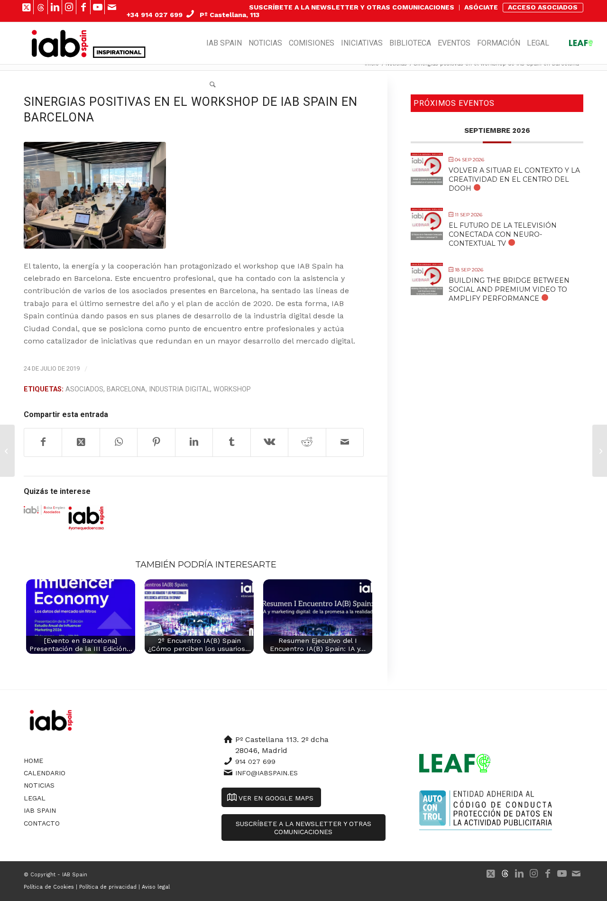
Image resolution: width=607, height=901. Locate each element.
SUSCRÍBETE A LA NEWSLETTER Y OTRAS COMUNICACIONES (351, 7)
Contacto (42, 823)
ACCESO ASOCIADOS (543, 7)
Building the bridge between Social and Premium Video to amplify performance (509, 289)
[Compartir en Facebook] (43, 442)
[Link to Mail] (112, 7)
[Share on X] (80, 442)
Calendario (44, 773)
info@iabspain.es (266, 773)
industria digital (179, 389)
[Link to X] (26, 7)
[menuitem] (352, 7)
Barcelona (126, 389)
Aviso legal (156, 887)
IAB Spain (40, 810)
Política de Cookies (49, 887)
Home (33, 760)
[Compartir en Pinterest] (156, 442)
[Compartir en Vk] (269, 442)
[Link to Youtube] (97, 7)
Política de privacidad (108, 887)
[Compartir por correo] (345, 442)
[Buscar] (212, 85)
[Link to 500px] (40, 7)
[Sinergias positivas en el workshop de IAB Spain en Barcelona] (95, 195)
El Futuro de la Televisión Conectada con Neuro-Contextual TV (503, 234)
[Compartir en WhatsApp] (118, 442)
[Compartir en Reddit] (306, 442)
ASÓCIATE (481, 7)
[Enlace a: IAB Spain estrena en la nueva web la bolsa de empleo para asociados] (44, 509)
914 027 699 (255, 761)
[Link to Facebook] (83, 7)
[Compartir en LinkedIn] (193, 442)
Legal (35, 798)
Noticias (39, 785)
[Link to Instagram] (69, 7)
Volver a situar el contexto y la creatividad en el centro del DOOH (514, 179)
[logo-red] (60, 43)
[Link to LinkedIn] (55, 7)
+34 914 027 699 (155, 15)
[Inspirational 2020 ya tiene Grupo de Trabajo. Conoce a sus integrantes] (599, 451)
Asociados (84, 389)
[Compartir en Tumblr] (231, 442)
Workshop (232, 389)
